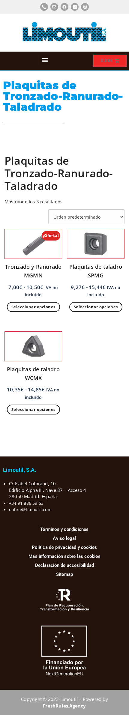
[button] (45, 59)
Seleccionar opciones (33, 307)
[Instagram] (85, 7)
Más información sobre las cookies (64, 556)
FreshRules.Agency (64, 706)
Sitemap (64, 574)
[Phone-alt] (44, 7)
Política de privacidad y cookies (64, 547)
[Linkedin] (75, 7)
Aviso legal (64, 538)
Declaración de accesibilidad (64, 565)
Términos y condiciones (64, 529)
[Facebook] (64, 7)
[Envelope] (54, 7)
